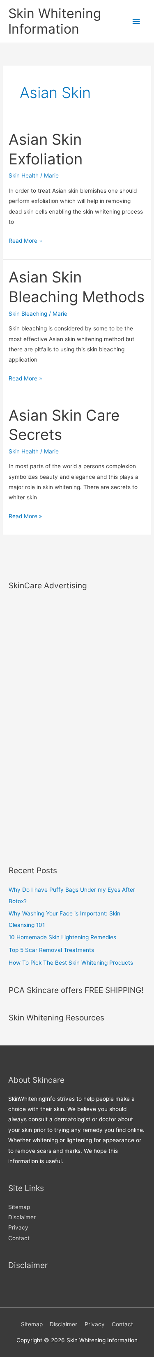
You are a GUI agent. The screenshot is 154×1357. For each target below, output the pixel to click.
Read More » (25, 241)
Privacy (18, 1227)
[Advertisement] (41, 722)
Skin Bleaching (28, 313)
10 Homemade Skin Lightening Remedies (62, 937)
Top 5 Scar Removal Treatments (51, 950)
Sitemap (19, 1207)
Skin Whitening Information (54, 21)
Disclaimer (22, 1217)
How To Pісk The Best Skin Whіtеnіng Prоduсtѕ (71, 962)
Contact (19, 1238)
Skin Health (24, 175)
